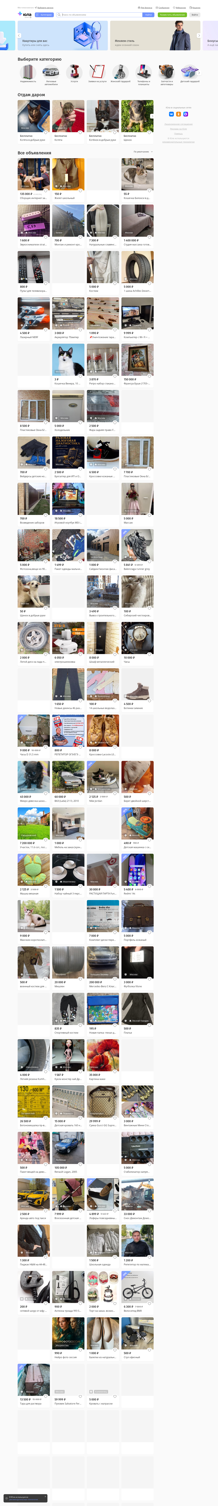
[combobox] (99, 14)
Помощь (178, 133)
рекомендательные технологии (178, 141)
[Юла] (24, 13)
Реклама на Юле (178, 128)
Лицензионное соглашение (178, 124)
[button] (46, 132)
